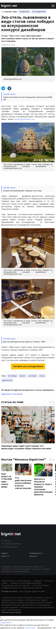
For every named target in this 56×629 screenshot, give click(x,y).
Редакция (37, 580)
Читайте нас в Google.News (28, 366)
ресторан (32, 376)
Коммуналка (24, 11)
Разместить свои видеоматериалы (25, 583)
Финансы (33, 556)
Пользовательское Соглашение (15, 585)
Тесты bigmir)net (39, 11)
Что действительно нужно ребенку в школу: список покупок (23, 483)
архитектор (7, 380)
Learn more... (31, 627)
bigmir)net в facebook (12, 394)
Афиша (4, 553)
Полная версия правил (11, 612)
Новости (5, 556)
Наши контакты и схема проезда (15, 580)
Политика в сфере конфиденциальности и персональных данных (25, 586)
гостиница (12, 376)
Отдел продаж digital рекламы (31, 591)
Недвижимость (36, 553)
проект (23, 376)
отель (42, 376)
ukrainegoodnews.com (24, 119)
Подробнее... (6, 622)
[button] (49, 402)
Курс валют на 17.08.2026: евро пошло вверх (6, 480)
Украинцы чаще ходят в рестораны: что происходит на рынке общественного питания (26, 447)
